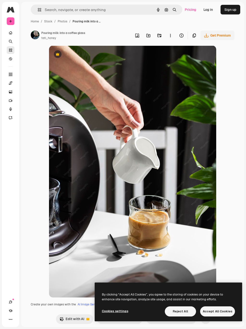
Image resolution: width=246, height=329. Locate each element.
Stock (48, 21)
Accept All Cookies (217, 311)
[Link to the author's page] (35, 36)
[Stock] (10, 50)
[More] (10, 319)
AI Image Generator (91, 304)
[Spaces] (10, 83)
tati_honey (48, 38)
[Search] (10, 41)
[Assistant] (10, 118)
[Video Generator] (10, 100)
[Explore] (10, 59)
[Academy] (10, 311)
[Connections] (10, 302)
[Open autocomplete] (37, 10)
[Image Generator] (10, 92)
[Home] (10, 33)
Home (35, 21)
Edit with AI (72, 320)
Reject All (180, 311)
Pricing (190, 9)
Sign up (230, 9)
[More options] (170, 35)
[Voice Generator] (10, 109)
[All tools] (10, 74)
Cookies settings (115, 311)
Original (79, 55)
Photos (62, 21)
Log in (208, 9)
